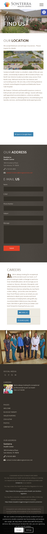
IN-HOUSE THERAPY (10, 412)
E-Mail (5, 194)
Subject (6, 213)
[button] (44, 12)
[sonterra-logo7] (19, 4)
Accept (19, 530)
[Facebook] (8, 375)
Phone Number (8, 204)
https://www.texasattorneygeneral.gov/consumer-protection (23, 502)
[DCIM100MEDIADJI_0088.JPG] (23, 60)
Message (6, 223)
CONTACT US (8, 427)
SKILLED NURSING (10, 416)
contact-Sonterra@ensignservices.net (19, 173)
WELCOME (7, 408)
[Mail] (15, 375)
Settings (29, 530)
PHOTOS (6, 423)
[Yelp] (5, 375)
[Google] (12, 375)
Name (5, 184)
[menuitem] (40, 4)
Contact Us (19, 483)
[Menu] (40, 4)
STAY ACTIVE (8, 419)
